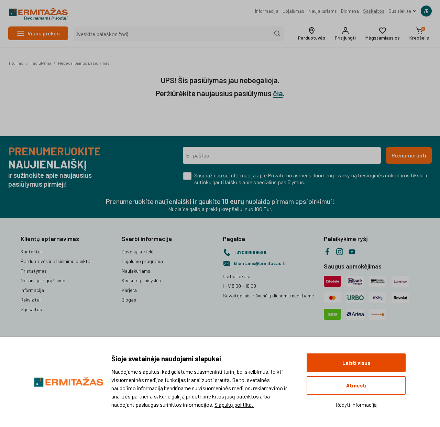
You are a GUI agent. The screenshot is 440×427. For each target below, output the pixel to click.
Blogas (129, 300)
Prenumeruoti (409, 155)
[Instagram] (339, 251)
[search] (277, 33)
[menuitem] (266, 11)
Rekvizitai (31, 300)
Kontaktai (31, 251)
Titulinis (15, 63)
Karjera (129, 290)
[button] (311, 33)
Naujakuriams (322, 11)
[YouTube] (352, 251)
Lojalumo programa (142, 261)
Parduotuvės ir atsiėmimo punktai (56, 261)
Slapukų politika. (234, 404)
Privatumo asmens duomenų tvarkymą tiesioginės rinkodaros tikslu (346, 175)
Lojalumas (293, 11)
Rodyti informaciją (356, 405)
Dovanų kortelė (137, 251)
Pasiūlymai (41, 63)
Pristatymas (34, 271)
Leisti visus (356, 363)
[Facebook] (327, 251)
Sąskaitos (373, 11)
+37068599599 (250, 252)
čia (278, 93)
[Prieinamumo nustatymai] (426, 11)
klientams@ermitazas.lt (260, 263)
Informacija (266, 11)
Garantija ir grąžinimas (44, 280)
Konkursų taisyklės (141, 280)
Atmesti (356, 385)
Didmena (350, 11)
